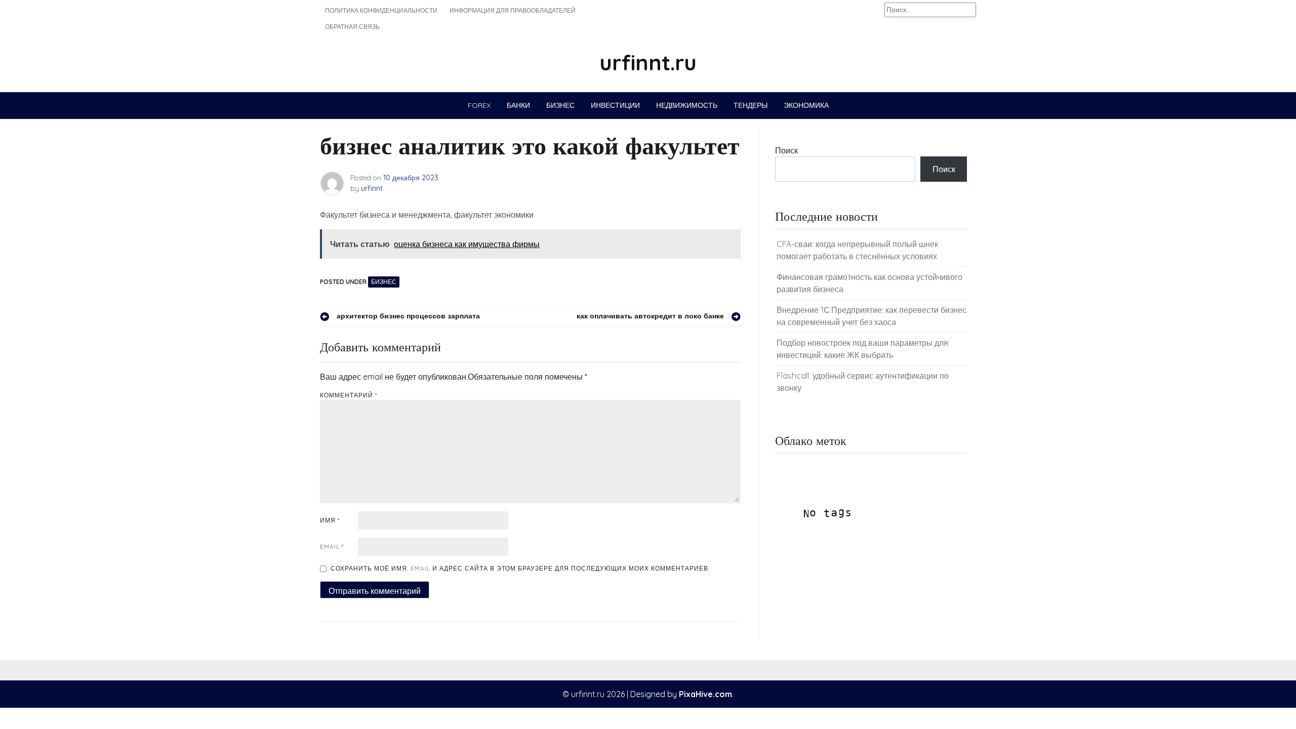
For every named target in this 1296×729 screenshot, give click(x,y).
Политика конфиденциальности (381, 10)
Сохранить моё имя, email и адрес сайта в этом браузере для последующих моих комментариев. (520, 568)
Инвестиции (615, 105)
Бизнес (560, 105)
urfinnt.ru (648, 62)
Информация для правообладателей (513, 10)
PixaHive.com (705, 694)
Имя (330, 520)
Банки (518, 105)
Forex (479, 105)
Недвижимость (686, 105)
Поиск (786, 150)
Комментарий (348, 395)
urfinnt (372, 188)
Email (332, 546)
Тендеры (750, 105)
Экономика (806, 105)
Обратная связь (352, 26)
